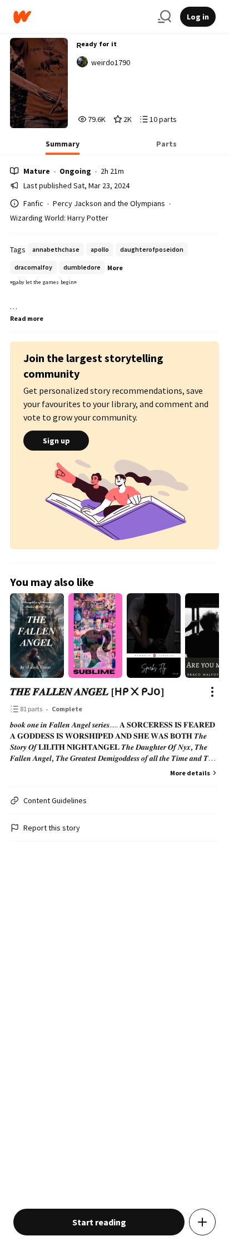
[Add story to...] (202, 1222)
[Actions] (212, 692)
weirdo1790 (110, 62)
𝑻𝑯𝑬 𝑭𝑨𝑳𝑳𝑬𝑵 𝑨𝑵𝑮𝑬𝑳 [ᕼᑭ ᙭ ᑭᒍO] (87, 691)
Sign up (56, 441)
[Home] (81, 17)
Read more (26, 318)
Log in (198, 17)
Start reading (99, 1222)
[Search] (164, 16)
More (115, 267)
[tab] (62, 147)
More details (190, 773)
